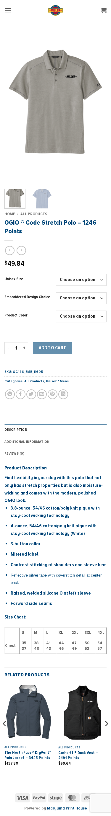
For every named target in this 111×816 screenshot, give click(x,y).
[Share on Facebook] (20, 394)
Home (9, 213)
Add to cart (52, 348)
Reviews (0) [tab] (14, 453)
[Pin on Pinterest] (52, 394)
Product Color (16, 316)
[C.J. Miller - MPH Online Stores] (55, 10)
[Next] (97, 108)
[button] (8, 10)
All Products (33, 213)
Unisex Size (13, 279)
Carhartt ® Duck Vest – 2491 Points (78, 755)
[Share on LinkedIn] (63, 394)
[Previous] (14, 108)
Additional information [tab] (27, 441)
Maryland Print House (67, 808)
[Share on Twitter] (31, 394)
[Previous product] (21, 250)
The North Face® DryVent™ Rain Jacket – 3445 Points (27, 755)
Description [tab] (15, 429)
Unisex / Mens (57, 381)
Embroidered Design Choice (27, 297)
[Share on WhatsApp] (10, 394)
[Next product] (9, 250)
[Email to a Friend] (42, 394)
